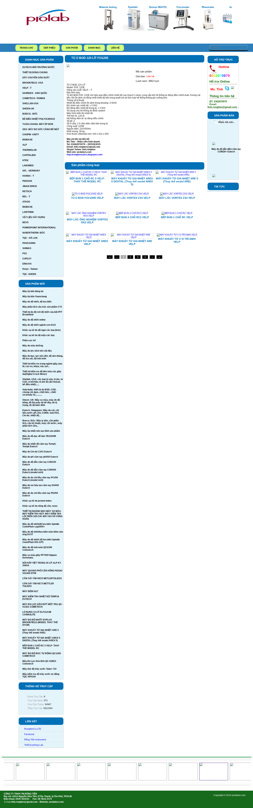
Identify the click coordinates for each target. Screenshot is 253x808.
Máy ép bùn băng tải (32, 291)
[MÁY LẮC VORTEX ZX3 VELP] (177, 193)
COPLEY (26, 258)
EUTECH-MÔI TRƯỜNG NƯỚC (38, 67)
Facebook (29, 734)
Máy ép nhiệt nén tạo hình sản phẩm (41, 431)
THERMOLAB (29, 150)
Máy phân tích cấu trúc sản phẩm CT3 (42, 307)
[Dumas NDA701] (158, 30)
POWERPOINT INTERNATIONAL (39, 227)
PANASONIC (29, 243)
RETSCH (27, 191)
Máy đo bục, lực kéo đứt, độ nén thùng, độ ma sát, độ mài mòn (42, 357)
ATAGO (26, 201)
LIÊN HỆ (115, 48)
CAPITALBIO (29, 155)
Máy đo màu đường (32, 345)
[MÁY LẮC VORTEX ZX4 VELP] (132, 193)
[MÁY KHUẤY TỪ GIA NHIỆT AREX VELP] (87, 237)
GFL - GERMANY (31, 170)
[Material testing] (108, 30)
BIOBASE (27, 139)
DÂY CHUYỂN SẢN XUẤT (35, 77)
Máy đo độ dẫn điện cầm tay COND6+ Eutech (226, 144)
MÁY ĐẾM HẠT (30, 591)
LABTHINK (28, 212)
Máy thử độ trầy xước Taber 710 (39, 669)
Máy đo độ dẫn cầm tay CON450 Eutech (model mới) (39, 471)
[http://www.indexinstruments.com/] (146, 779)
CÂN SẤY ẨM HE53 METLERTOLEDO (42, 578)
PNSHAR (27, 181)
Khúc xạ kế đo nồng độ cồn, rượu (39, 506)
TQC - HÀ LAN (29, 238)
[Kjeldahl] (133, 30)
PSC (24, 253)
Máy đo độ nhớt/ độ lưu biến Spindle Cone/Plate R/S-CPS (41, 540)
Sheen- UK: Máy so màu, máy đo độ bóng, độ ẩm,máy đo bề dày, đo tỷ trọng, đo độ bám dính (41, 402)
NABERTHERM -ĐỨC (33, 232)
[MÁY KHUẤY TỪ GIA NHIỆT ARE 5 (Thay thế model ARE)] (177, 174)
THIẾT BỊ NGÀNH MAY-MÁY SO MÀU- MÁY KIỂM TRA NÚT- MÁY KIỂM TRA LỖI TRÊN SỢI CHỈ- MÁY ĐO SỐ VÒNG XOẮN (42, 515)
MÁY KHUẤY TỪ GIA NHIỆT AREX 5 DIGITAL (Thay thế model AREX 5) (41, 639)
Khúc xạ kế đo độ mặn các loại (38, 335)
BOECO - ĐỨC (30, 113)
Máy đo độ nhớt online (34, 319)
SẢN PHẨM (72, 48)
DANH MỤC (94, 48)
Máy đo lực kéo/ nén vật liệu (37, 351)
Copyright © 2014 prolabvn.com (230, 795)
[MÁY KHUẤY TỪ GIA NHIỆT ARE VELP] (132, 237)
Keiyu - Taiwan (30, 269)
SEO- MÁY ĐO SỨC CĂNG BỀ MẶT (40, 129)
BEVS (25, 222)
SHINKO (26, 248)
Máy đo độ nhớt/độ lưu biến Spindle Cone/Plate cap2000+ (40, 525)
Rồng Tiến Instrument (35, 739)
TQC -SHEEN (29, 274)
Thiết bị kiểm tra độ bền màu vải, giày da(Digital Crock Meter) (41, 372)
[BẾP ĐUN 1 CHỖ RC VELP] (177, 213)
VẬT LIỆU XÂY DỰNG (33, 217)
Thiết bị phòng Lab (33, 745)
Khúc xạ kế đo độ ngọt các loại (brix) (41, 330)
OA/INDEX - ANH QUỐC (34, 93)
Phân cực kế (29, 340)
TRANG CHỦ (26, 48)
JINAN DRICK (29, 186)
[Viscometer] (183, 30)
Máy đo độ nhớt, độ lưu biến (36, 301)
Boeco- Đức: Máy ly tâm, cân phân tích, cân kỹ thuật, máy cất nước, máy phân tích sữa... (42, 423)
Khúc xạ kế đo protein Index (37, 501)
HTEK (25, 160)
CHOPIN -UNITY (30, 134)
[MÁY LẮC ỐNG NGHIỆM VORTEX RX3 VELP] (87, 215)
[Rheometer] (208, 30)
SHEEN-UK (28, 108)
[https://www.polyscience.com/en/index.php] (116, 779)
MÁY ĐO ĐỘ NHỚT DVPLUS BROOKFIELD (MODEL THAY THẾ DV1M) (40, 622)
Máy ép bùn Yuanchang (34, 296)
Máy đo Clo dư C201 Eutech (37, 451)
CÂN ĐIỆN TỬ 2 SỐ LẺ (226, 175)
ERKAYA (27, 263)
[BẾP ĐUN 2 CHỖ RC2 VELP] (132, 213)
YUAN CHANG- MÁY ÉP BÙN (37, 124)
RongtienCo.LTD (32, 729)
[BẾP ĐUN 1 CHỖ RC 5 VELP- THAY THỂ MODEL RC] (87, 174)
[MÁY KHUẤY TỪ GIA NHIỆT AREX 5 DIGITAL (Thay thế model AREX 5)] (132, 174)
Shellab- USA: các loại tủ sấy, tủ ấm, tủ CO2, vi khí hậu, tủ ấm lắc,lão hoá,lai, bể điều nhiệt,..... (42, 382)
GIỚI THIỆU (49, 48)
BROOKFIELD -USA (32, 82)
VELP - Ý (26, 88)
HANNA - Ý (28, 176)
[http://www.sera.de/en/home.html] (85, 779)
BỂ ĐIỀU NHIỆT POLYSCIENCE (38, 119)
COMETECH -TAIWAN (33, 98)
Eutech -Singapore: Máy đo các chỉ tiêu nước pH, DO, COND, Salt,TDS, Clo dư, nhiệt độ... (40, 413)
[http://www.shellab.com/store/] (24, 779)
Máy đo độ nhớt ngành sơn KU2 (39, 325)
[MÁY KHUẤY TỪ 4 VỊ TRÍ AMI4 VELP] (177, 234)
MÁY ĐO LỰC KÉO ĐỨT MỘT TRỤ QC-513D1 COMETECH (42, 605)
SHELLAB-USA (30, 103)
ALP (24, 145)
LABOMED (28, 165)
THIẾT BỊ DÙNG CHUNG (35, 72)
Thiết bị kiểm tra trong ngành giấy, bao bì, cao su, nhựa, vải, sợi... (42, 365)
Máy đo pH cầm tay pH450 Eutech (40, 457)
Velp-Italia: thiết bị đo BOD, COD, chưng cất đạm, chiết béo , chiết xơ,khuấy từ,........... (39, 392)
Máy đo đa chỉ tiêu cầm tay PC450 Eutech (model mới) (40, 478)
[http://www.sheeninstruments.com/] (55, 779)
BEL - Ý (26, 196)
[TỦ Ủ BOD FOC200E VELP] (87, 193)
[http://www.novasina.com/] (177, 779)
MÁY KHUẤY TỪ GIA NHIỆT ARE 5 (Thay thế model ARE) (40, 631)
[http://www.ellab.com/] (238, 779)
